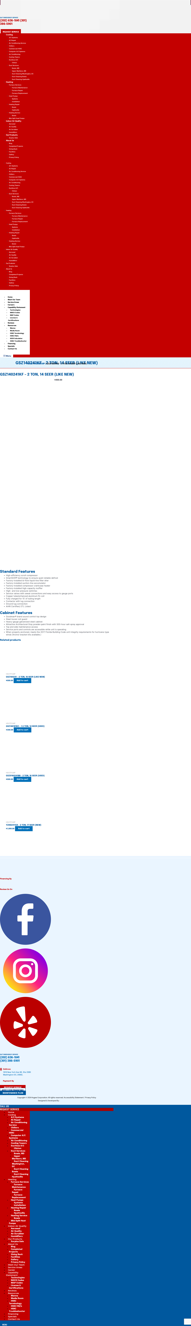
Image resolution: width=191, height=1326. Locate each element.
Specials (11, 346)
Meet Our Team (14, 300)
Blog (10, 143)
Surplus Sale (13, 266)
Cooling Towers (14, 57)
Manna (12, 328)
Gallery (11, 154)
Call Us (4, 1106)
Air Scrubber (13, 129)
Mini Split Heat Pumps (16, 247)
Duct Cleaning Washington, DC (22, 74)
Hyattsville (15, 110)
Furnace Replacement (20, 93)
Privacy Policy (14, 157)
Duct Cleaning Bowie (19, 76)
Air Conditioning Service (17, 43)
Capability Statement (16, 307)
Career (11, 1270)
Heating (9, 82)
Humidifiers (13, 260)
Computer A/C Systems (17, 51)
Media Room (15, 331)
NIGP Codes (14, 315)
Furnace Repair (17, 90)
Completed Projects (16, 146)
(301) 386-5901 (10, 1060)
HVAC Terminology (17, 333)
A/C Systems (13, 37)
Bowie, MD (15, 68)
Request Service (9, 1109)
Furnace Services (15, 85)
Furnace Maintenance (20, 88)
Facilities (12, 152)
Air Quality (12, 127)
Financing (11, 344)
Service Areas (13, 302)
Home (10, 297)
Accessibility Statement (74, 1098)
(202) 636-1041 (9, 20)
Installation (16, 102)
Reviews (11, 323)
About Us (10, 141)
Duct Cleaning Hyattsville (21, 79)
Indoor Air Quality (13, 121)
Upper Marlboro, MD (19, 71)
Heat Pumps (13, 96)
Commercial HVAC (15, 49)
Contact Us (12, 349)
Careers (11, 305)
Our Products (12, 135)
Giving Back (13, 149)
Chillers (11, 46)
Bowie (14, 107)
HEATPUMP (39, 364)
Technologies (15, 310)
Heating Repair (14, 104)
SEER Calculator (16, 338)
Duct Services (14, 65)
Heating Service (14, 113)
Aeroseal (12, 124)
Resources (12, 325)
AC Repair (12, 40)
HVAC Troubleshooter (18, 341)
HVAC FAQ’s (14, 336)
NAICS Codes (15, 312)
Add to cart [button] (22, 681)
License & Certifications (13, 319)
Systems (15, 99)
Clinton (14, 63)
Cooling (9, 35)
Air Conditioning (14, 54)
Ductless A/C (13, 60)
